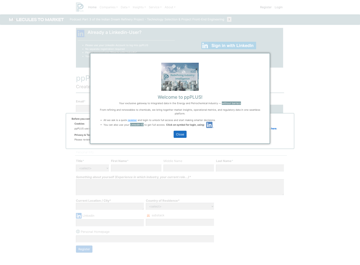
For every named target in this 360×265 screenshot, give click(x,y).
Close (180, 134)
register (132, 120)
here (274, 128)
